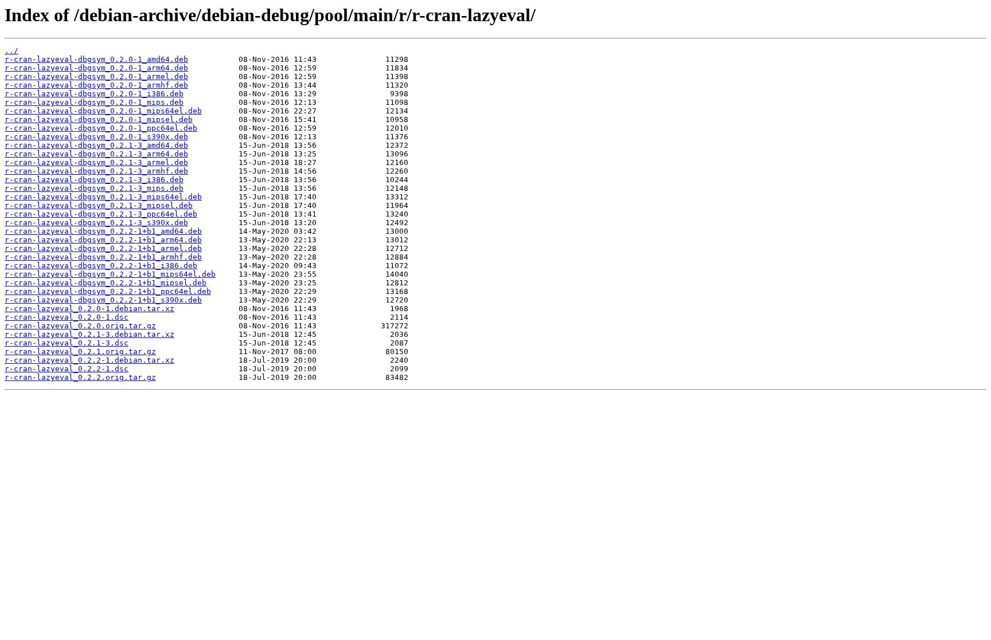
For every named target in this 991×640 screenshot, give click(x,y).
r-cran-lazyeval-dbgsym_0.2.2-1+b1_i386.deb (101, 265)
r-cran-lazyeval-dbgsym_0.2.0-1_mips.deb (94, 102)
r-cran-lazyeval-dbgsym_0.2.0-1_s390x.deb (96, 136)
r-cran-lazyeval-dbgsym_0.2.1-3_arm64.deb (96, 154)
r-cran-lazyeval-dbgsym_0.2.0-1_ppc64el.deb (101, 128)
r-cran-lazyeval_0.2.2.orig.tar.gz (80, 377)
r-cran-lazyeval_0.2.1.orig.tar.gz (80, 351)
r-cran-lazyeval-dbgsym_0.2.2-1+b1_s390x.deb (103, 300)
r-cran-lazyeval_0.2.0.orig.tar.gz (80, 325)
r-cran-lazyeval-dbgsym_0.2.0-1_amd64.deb (96, 59)
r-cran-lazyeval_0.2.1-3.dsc (66, 343)
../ (11, 50)
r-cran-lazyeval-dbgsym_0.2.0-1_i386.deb (94, 93)
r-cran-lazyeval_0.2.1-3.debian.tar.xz (89, 334)
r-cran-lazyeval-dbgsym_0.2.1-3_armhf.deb (96, 171)
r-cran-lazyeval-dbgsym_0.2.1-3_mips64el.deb (103, 197)
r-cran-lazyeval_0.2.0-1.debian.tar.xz (89, 308)
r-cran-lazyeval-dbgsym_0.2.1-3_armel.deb (96, 162)
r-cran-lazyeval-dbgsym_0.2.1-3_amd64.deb (96, 145)
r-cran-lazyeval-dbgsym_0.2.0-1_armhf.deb (96, 85)
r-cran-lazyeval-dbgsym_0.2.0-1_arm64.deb (96, 68)
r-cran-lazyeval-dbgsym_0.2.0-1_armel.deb (96, 76)
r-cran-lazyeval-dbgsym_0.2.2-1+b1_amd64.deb (103, 231)
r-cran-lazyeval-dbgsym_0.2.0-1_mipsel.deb (99, 119)
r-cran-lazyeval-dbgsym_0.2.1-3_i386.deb (94, 179)
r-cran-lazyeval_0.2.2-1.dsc (66, 368)
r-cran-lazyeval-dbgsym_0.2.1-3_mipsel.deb (99, 205)
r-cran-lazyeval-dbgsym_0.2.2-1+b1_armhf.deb (103, 257)
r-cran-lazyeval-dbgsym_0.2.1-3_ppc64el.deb (101, 214)
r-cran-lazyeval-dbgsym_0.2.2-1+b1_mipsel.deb (105, 282)
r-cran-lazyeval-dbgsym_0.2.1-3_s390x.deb (96, 222)
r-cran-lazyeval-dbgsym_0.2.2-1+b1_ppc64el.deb (108, 291)
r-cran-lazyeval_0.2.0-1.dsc (66, 317)
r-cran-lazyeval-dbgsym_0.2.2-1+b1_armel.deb (103, 248)
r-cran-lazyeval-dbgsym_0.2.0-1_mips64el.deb (103, 111)
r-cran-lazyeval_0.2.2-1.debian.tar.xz (89, 360)
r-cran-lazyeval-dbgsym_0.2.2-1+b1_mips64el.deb (110, 274)
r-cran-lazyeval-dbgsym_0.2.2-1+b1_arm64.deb (103, 239)
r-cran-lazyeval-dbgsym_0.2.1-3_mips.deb (94, 188)
